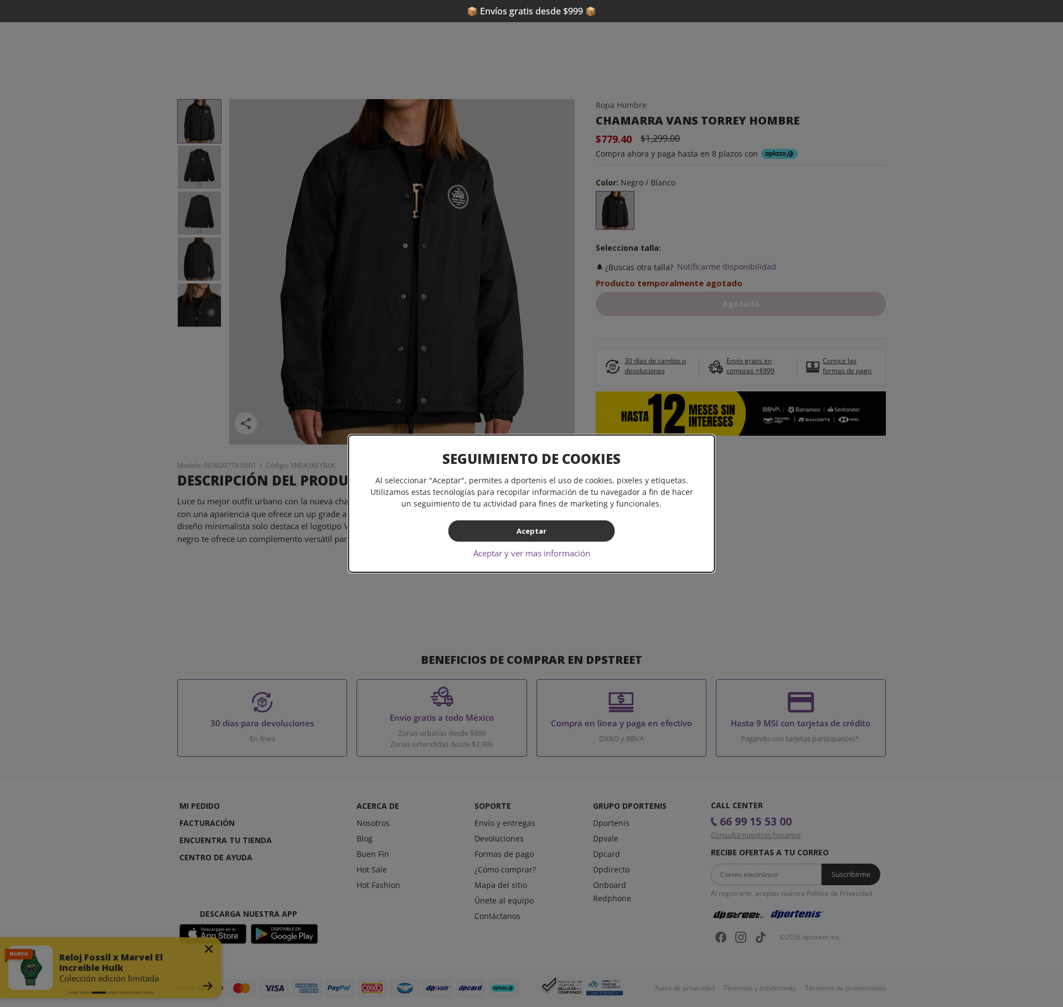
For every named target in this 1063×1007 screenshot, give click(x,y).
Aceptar (531, 531)
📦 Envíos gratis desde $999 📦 (531, 11)
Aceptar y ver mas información (531, 552)
